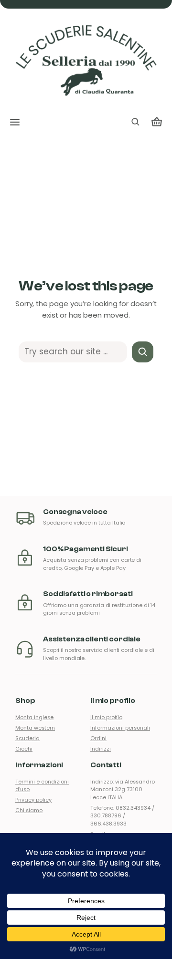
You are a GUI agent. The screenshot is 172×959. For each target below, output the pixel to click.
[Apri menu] (14, 122)
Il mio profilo (106, 717)
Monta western (35, 728)
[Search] (142, 351)
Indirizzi (100, 749)
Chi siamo (29, 810)
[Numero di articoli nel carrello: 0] (156, 122)
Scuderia (27, 738)
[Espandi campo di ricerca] (135, 121)
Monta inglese (34, 717)
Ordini (98, 738)
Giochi (23, 749)
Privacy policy (33, 800)
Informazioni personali (120, 728)
